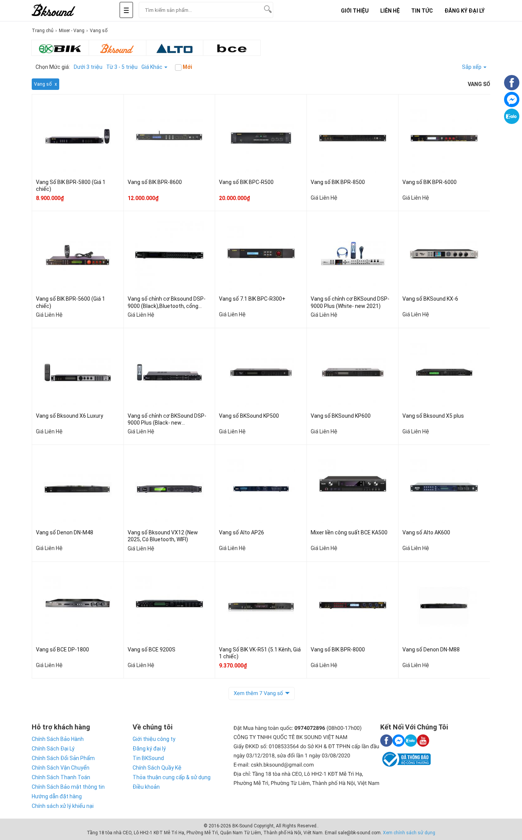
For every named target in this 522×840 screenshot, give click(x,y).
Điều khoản (146, 787)
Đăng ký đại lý (149, 749)
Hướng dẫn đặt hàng (57, 796)
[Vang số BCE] (232, 48)
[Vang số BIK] (60, 48)
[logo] (62, 10)
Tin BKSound (148, 758)
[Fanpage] (511, 88)
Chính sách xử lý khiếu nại (63, 806)
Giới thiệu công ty (154, 739)
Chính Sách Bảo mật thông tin (68, 787)
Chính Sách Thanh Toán (61, 777)
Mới (187, 67)
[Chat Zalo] (511, 122)
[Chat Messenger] (511, 105)
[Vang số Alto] (175, 48)
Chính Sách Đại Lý (53, 749)
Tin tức (422, 11)
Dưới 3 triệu (88, 67)
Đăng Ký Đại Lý (464, 11)
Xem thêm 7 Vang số (258, 693)
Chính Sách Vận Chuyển (60, 768)
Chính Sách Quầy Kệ (157, 768)
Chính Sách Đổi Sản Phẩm (63, 758)
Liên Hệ (390, 11)
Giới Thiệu (355, 11)
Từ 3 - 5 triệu (122, 67)
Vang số (43, 84)
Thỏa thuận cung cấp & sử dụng (172, 777)
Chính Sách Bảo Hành (58, 739)
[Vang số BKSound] (117, 48)
